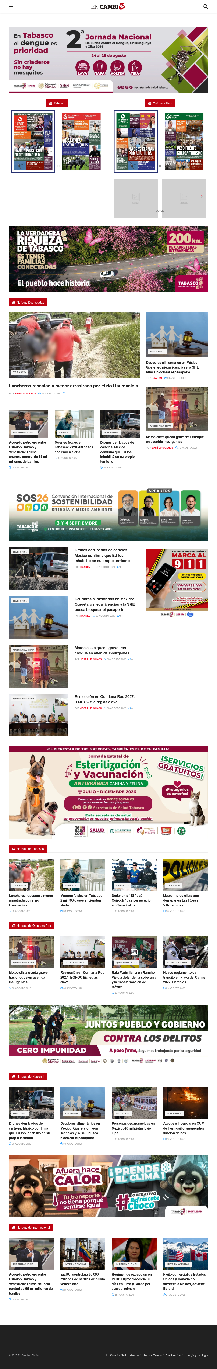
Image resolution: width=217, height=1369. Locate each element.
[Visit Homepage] (108, 6)
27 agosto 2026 (175, 1294)
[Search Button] (205, 6)
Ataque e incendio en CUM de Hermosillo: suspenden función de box (183, 1128)
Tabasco (19, 372)
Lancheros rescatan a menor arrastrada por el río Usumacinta (73, 385)
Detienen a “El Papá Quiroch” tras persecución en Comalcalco (132, 900)
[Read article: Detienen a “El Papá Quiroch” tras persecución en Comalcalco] (134, 875)
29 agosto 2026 (124, 992)
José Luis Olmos (25, 393)
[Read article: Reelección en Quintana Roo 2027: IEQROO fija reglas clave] (38, 715)
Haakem (157, 378)
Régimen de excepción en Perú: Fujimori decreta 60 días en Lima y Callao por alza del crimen (132, 1281)
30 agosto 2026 (50, 393)
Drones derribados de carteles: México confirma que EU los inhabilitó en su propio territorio (117, 452)
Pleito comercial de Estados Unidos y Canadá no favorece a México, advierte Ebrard (184, 1281)
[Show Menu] (11, 6)
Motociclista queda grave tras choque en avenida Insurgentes (175, 439)
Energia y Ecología (196, 1355)
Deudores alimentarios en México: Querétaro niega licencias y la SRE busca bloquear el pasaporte (172, 367)
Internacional (24, 432)
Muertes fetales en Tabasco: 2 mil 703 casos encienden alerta (74, 447)
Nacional (111, 432)
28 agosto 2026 (124, 1294)
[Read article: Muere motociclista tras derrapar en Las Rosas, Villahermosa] (185, 875)
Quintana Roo (160, 425)
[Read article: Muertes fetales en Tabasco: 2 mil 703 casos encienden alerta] (74, 424)
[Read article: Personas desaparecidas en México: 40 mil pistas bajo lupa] (134, 1103)
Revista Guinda (152, 1355)
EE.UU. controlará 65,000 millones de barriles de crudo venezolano (82, 1279)
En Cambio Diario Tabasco (122, 1355)
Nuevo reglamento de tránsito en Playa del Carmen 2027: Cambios (185, 977)
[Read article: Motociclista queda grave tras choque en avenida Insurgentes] (177, 409)
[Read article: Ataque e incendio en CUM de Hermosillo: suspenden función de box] (185, 1103)
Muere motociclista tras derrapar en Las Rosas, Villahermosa (181, 900)
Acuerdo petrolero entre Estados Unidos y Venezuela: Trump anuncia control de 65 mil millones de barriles (28, 452)
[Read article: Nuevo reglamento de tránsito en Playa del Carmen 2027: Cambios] (185, 952)
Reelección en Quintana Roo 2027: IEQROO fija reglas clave (105, 699)
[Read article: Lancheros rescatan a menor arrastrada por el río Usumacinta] (74, 345)
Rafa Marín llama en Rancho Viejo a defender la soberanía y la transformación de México (134, 979)
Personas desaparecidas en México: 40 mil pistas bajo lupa (133, 1128)
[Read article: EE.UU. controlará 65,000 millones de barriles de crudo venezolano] (83, 1254)
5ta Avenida (173, 1355)
